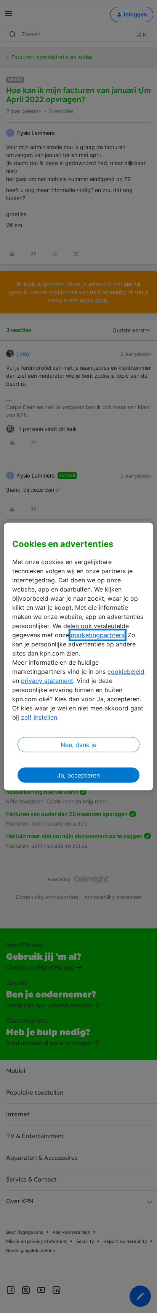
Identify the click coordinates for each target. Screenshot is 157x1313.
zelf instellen (39, 717)
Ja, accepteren (78, 775)
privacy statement (47, 681)
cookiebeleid (125, 671)
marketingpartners (97, 635)
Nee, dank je (78, 745)
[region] (78, 656)
